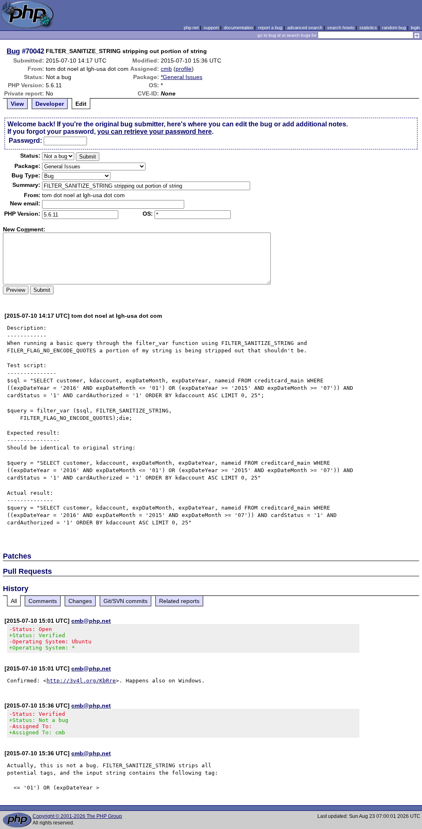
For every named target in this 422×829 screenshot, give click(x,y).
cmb (166, 68)
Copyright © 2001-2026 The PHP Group (77, 816)
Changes (80, 601)
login (415, 27)
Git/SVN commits (125, 601)
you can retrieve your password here (154, 131)
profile (184, 68)
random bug (394, 27)
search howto (340, 27)
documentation (238, 27)
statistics (368, 27)
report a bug (270, 27)
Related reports (179, 601)
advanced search (304, 27)
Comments (42, 601)
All (14, 601)
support (211, 27)
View (17, 103)
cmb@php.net (91, 620)
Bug (13, 51)
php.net (191, 27)
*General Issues (181, 77)
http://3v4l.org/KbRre (81, 681)
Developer (49, 103)
